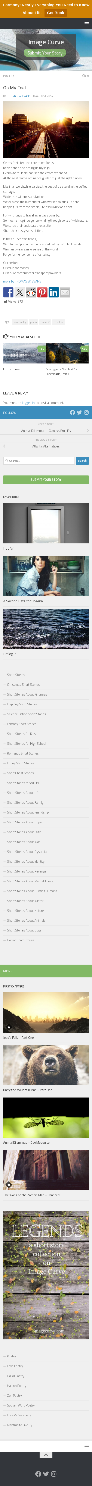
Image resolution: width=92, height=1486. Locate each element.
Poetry (8, 75)
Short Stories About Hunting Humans (32, 891)
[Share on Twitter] (20, 292)
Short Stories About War (23, 841)
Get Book (55, 13)
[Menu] (86, 23)
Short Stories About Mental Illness (30, 881)
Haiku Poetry (15, 1375)
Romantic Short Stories (23, 753)
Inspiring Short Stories (22, 704)
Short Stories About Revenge (26, 871)
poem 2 (45, 322)
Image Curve (46, 42)
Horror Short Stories (20, 940)
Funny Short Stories (20, 763)
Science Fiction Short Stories (26, 714)
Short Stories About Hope (24, 822)
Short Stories (16, 674)
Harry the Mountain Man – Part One (27, 1089)
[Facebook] (72, 412)
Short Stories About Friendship (28, 812)
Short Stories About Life (23, 792)
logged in (28, 402)
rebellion (59, 322)
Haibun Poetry (16, 1385)
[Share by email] (65, 292)
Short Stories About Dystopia (27, 851)
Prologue (9, 654)
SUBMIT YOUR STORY (46, 479)
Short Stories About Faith (24, 832)
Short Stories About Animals (26, 920)
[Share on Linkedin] (54, 292)
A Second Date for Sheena (23, 601)
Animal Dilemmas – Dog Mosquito (26, 1142)
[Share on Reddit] (31, 292)
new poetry (19, 322)
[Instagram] (86, 412)
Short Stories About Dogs (24, 930)
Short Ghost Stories (20, 773)
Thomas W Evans (19, 96)
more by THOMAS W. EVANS (22, 281)
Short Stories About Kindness (27, 694)
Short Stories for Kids (21, 733)
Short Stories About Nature (25, 910)
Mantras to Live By (19, 1425)
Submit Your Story (44, 52)
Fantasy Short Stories (22, 723)
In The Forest (12, 369)
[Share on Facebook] (8, 292)
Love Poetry (15, 1366)
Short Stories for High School (26, 743)
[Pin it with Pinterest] (42, 292)
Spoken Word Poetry (21, 1405)
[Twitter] (79, 412)
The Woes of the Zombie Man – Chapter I (31, 1195)
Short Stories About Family (25, 802)
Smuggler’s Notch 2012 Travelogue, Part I (61, 372)
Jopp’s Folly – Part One (18, 1037)
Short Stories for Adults (23, 782)
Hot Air (8, 548)
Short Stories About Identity (26, 861)
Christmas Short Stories (23, 684)
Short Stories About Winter (25, 900)
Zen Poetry (14, 1395)
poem (33, 322)
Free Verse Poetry (19, 1415)
